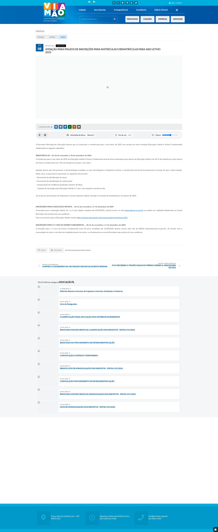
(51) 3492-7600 (154, 518)
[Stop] (45, 135)
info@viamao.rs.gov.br (158, 516)
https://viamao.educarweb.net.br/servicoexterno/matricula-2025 (102, 218)
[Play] (39, 135)
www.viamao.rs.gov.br (134, 210)
